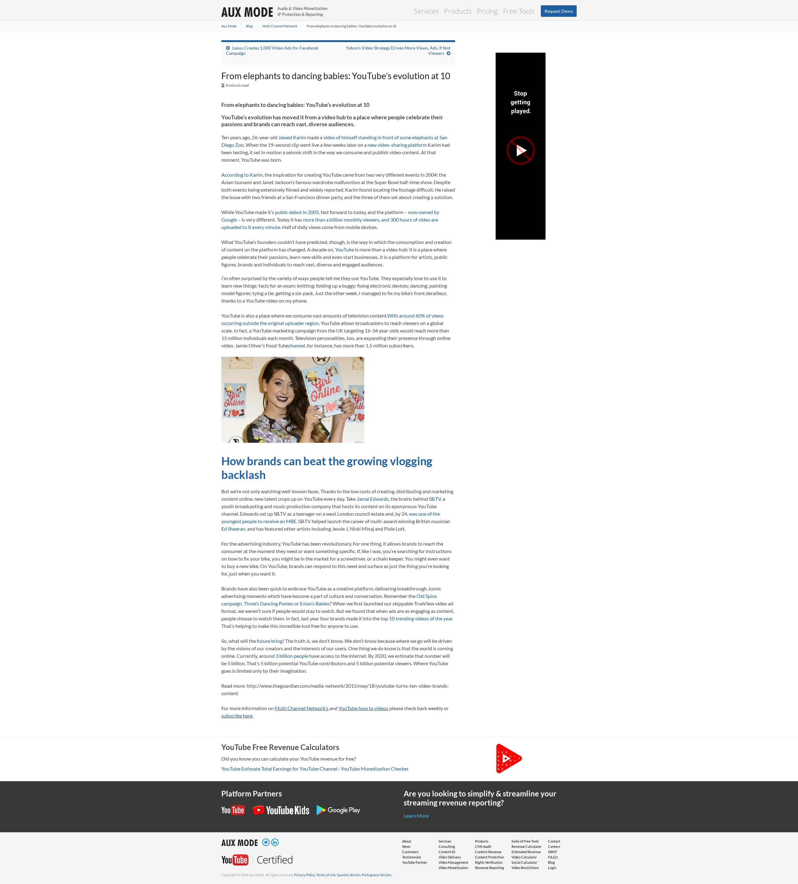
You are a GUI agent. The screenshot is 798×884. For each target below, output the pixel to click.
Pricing (487, 11)
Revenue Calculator (526, 846)
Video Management (453, 862)
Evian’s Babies (315, 603)
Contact (554, 841)
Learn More (416, 816)
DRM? (552, 852)
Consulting (447, 846)
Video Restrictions (525, 868)
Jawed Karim (292, 137)
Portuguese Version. (377, 875)
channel (296, 345)
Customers (410, 852)
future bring (269, 641)
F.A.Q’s (553, 857)
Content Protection (489, 857)
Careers (554, 846)
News (406, 846)
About (406, 841)
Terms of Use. (326, 875)
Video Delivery (450, 857)
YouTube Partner (414, 862)
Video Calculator (524, 857)
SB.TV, (435, 499)
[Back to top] (784, 847)
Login (552, 868)
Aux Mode (229, 26)
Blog (249, 26)
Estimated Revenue (526, 852)
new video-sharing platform (397, 145)
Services (426, 11)
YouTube (344, 249)
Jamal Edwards (373, 499)
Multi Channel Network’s (302, 708)
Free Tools (519, 11)
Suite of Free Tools (525, 841)
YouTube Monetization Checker (375, 769)
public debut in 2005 (297, 212)
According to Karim (242, 175)
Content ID (447, 852)
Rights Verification (488, 862)
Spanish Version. (349, 875)
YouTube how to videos (363, 708)
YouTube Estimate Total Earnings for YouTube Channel (279, 769)
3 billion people (292, 656)
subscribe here (236, 716)
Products (458, 11)
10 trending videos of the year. (421, 618)
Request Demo (559, 11)
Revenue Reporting (489, 868)
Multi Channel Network (279, 26)
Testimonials (411, 857)
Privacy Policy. (305, 875)
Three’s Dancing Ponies (268, 603)
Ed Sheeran (233, 529)
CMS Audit (483, 846)
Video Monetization (453, 868)
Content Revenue (488, 852)
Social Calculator (524, 862)
